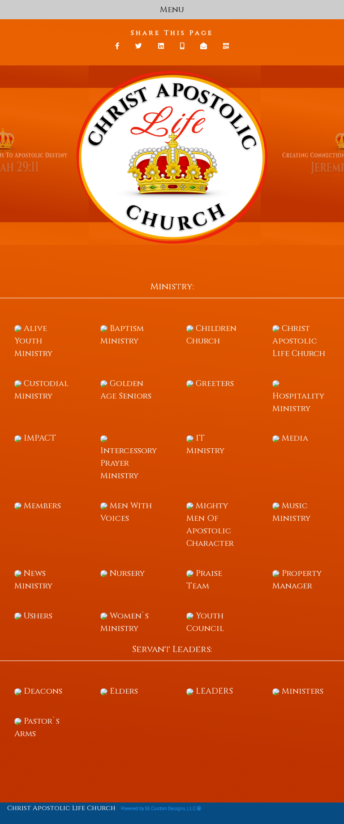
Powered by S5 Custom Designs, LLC (159, 808)
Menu (172, 9)
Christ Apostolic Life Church (61, 808)
